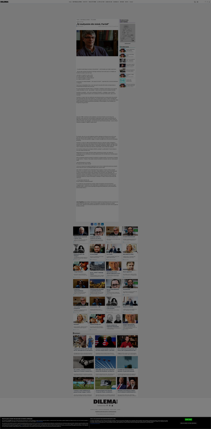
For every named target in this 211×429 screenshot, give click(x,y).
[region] (105, 423)
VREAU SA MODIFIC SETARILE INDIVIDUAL (188, 423)
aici (21, 425)
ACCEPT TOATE (188, 419)
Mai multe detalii (40, 421)
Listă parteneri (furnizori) (95, 423)
